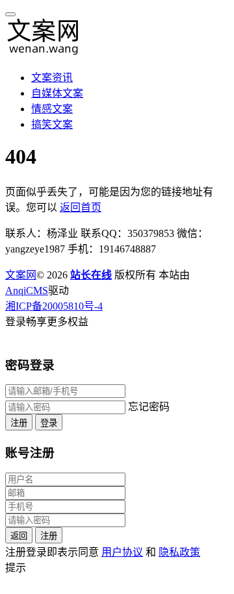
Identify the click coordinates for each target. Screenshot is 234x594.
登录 (48, 423)
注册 (18, 423)
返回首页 (80, 207)
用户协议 (122, 552)
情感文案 (52, 108)
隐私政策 (179, 552)
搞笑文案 (52, 124)
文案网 (20, 274)
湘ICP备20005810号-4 (54, 306)
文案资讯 (52, 77)
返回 (18, 536)
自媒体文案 (57, 93)
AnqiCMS (26, 290)
